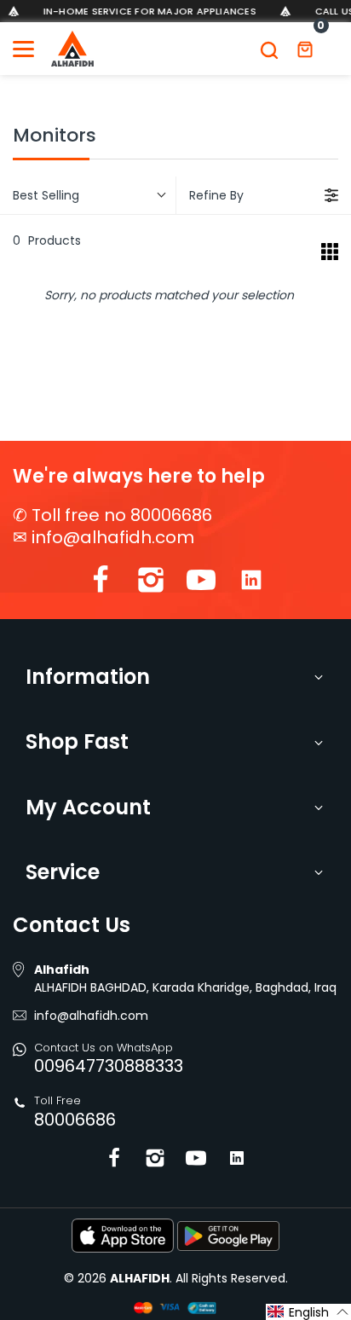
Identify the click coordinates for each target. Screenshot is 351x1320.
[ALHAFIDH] (72, 49)
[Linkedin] (251, 583)
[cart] (305, 49)
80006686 (75, 1120)
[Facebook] (100, 583)
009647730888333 (108, 1066)
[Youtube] (201, 583)
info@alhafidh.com (113, 537)
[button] (308, 1312)
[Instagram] (150, 583)
